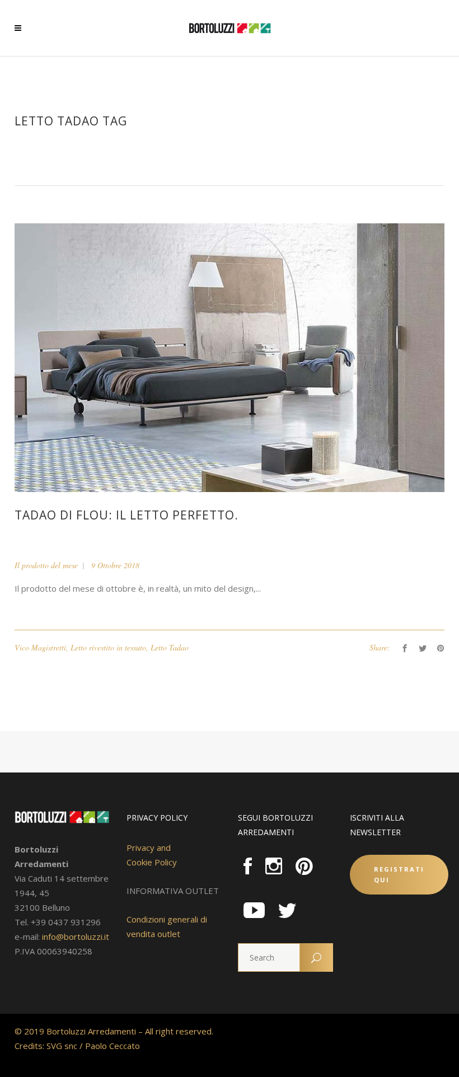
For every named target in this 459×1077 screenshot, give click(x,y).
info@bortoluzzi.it (75, 936)
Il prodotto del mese (46, 565)
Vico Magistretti (40, 647)
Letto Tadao (170, 647)
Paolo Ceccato (112, 1045)
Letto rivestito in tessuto (108, 647)
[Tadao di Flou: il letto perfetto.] (229, 357)
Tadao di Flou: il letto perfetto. (126, 515)
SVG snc (61, 1045)
